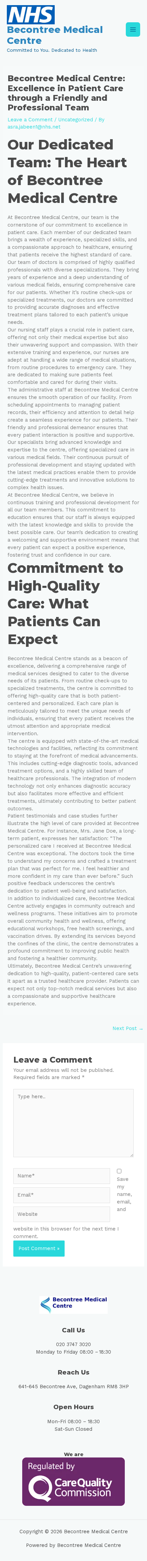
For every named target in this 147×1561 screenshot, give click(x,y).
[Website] (61, 1215)
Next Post (128, 1028)
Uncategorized (75, 120)
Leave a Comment (30, 120)
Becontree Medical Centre (55, 35)
